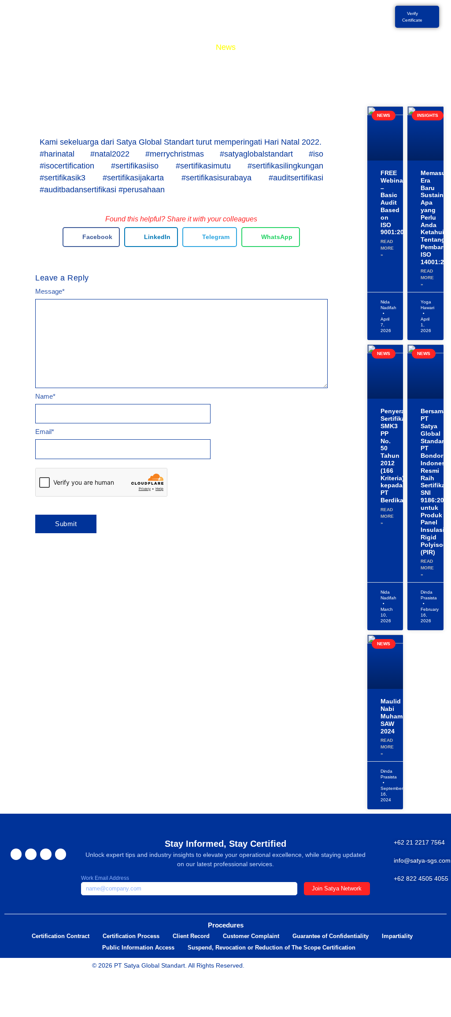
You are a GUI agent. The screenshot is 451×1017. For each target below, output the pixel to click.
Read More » (387, 248)
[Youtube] (46, 854)
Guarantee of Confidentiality (330, 936)
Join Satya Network (337, 888)
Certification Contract (60, 936)
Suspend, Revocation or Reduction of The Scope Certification (271, 947)
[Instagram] (31, 854)
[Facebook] (16, 854)
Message (50, 291)
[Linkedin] (61, 854)
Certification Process (131, 936)
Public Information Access (138, 947)
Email (44, 431)
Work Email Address (105, 878)
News (226, 47)
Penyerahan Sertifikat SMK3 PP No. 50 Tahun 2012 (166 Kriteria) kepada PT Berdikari (398, 456)
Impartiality (397, 936)
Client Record (191, 936)
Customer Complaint (251, 936)
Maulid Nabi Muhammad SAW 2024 (398, 716)
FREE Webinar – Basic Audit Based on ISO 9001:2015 (396, 202)
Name (45, 396)
